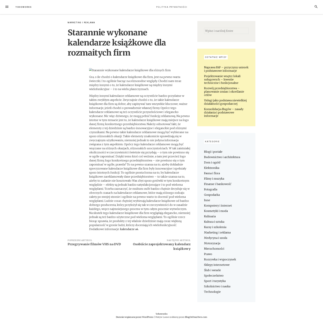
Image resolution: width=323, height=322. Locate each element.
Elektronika (211, 168)
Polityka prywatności (171, 7)
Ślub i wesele (212, 270)
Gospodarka (212, 194)
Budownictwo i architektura (222, 157)
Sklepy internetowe (217, 264)
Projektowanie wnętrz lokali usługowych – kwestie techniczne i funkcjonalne (222, 79)
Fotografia (210, 189)
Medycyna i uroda (215, 238)
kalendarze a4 (129, 229)
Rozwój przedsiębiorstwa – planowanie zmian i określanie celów (224, 92)
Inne (207, 200)
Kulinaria (210, 216)
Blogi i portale (213, 151)
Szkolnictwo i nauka (217, 286)
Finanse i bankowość (217, 184)
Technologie (212, 291)
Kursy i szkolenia (215, 227)
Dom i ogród (212, 162)
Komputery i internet (218, 205)
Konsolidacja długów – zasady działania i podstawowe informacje (223, 112)
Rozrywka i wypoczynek (220, 259)
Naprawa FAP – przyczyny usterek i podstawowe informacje (226, 69)
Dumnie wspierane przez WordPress (135, 317)
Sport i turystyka (215, 281)
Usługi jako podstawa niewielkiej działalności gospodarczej (225, 102)
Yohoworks (23, 7)
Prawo (208, 254)
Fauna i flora (212, 173)
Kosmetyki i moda (216, 211)
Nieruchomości (214, 248)
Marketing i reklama (81, 22)
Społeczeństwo (214, 275)
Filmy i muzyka (214, 178)
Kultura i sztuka (214, 221)
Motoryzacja (212, 243)
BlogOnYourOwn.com (196, 317)
